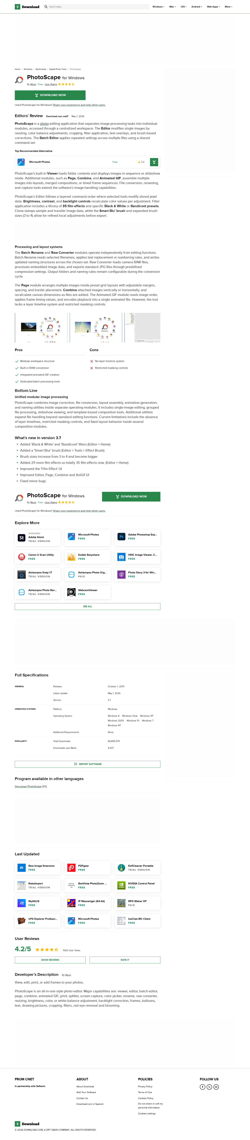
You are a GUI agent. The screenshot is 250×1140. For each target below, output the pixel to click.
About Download (85, 1086)
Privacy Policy (145, 1086)
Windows (158, 7)
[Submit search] (46, 7)
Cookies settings (147, 1113)
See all (87, 606)
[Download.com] (27, 7)
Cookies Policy (145, 1098)
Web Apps (212, 7)
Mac (171, 7)
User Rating (51, 84)
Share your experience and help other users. (79, 105)
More (227, 6)
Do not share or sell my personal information (150, 1105)
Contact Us (82, 1098)
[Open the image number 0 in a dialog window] (41, 327)
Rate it (125, 959)
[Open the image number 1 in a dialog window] (96, 327)
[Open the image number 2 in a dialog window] (150, 327)
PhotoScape (56, 77)
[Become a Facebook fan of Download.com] (202, 1087)
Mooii (68, 974)
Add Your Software (86, 1092)
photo (44, 124)
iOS (183, 7)
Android (195, 7)
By (31, 84)
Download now (53, 95)
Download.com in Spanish (90, 1104)
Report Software (90, 764)
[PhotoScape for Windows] (19, 80)
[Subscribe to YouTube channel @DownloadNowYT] (216, 1087)
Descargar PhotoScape (28, 786)
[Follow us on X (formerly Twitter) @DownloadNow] (209, 1087)
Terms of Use (145, 1092)
